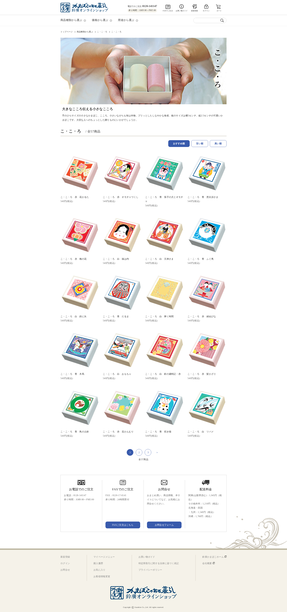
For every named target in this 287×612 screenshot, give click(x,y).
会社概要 (207, 563)
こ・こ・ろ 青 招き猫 (158, 431)
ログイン (65, 563)
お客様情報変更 (102, 576)
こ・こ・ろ (102, 32)
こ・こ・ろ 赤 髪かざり (202, 374)
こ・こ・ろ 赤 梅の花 (73, 259)
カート (219, 11)
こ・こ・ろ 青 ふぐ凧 (201, 259)
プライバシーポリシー (150, 570)
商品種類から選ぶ (85, 32)
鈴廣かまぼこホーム (213, 557)
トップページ (66, 32)
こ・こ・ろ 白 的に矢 (73, 316)
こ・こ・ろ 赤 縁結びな (202, 316)
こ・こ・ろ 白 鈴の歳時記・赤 (163, 374)
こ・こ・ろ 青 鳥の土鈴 (74, 431)
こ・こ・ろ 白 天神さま (159, 259)
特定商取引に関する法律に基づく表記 (159, 563)
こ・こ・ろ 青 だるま (116, 316)
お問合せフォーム (164, 525)
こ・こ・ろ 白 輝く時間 (159, 316)
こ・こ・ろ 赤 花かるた (74, 197)
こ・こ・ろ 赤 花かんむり (118, 431)
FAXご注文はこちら (122, 525)
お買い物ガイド (182, 11)
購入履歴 (98, 563)
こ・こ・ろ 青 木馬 (72, 374)
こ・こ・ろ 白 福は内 (116, 259)
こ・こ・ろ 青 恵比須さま (203, 197)
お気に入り (99, 570)
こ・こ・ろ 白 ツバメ (201, 431)
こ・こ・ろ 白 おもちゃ (117, 374)
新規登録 (194, 11)
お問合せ (65, 570)
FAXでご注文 (168, 11)
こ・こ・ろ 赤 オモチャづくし (120, 197)
